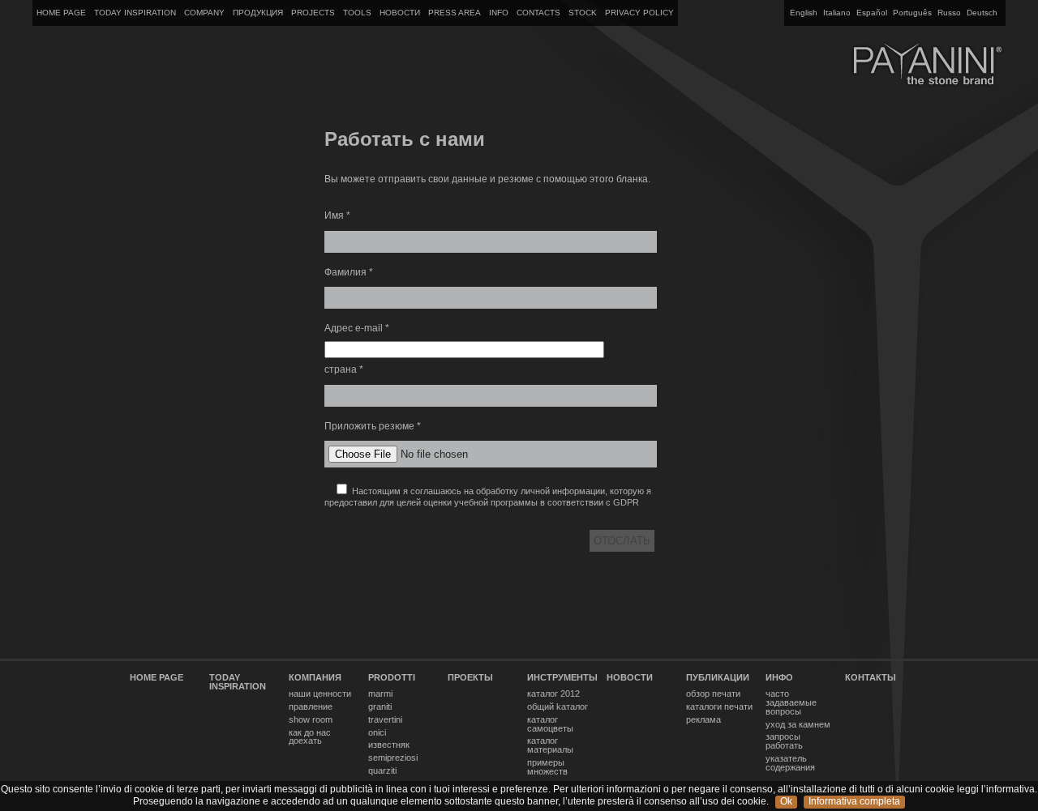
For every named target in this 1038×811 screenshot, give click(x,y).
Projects (313, 12)
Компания (315, 677)
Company (204, 12)
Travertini (385, 719)
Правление (310, 706)
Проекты (470, 677)
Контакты (870, 677)
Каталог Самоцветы (550, 724)
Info (498, 12)
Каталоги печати (719, 706)
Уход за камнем (798, 724)
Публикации (717, 677)
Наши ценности (320, 693)
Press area (454, 12)
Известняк (389, 745)
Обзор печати (713, 693)
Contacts (538, 12)
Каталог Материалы (550, 745)
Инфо (779, 677)
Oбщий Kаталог (557, 706)
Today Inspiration (135, 12)
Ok (786, 801)
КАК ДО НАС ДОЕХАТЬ (310, 737)
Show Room (310, 719)
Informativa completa (854, 801)
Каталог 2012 (553, 693)
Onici (377, 732)
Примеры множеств (547, 767)
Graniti (380, 706)
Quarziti (382, 770)
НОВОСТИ (400, 12)
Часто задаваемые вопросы (791, 702)
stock (582, 12)
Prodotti (391, 677)
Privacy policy (639, 12)
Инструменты (562, 677)
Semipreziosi (393, 757)
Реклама (703, 719)
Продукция (258, 12)
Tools (357, 12)
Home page (61, 12)
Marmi (380, 693)
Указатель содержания (790, 763)
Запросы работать (784, 741)
